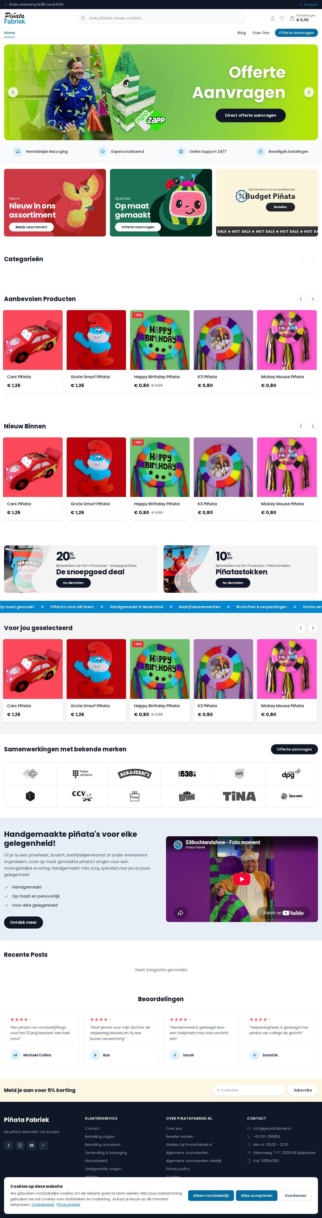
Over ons (174, 1128)
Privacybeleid (68, 1204)
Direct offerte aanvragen (250, 115)
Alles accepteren (256, 1195)
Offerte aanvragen (138, 227)
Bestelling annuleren (102, 1144)
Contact (92, 1128)
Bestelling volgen (99, 1136)
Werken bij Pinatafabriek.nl (189, 1144)
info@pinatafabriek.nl (272, 1128)
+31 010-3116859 (267, 1136)
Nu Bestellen (73, 582)
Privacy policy (178, 1168)
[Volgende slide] (309, 92)
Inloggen (311, 5)
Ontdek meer (23, 922)
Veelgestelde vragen (103, 1168)
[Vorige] (301, 299)
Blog (241, 32)
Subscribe (303, 1090)
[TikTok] (43, 1145)
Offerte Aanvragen (296, 32)
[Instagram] (20, 1145)
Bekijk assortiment (31, 227)
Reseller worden (179, 1136)
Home (9, 32)
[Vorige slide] (13, 92)
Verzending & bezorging (106, 1152)
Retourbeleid (96, 1160)
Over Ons (260, 32)
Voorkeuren (295, 1195)
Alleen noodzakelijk (211, 1195)
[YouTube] (31, 1145)
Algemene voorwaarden (187, 1152)
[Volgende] (313, 299)
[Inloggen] (272, 18)
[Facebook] (8, 1145)
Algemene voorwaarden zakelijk (193, 1160)
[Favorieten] (281, 18)
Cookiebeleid (42, 1204)
